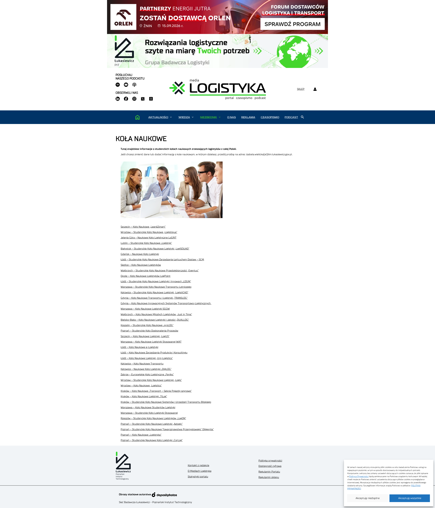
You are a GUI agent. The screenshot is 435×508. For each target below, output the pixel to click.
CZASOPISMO (270, 117)
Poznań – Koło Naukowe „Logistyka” (141, 435)
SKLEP (300, 89)
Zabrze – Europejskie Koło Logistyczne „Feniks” (147, 374)
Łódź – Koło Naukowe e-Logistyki (139, 347)
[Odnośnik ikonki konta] (314, 89)
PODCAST (291, 117)
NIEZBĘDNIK (208, 117)
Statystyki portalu (198, 476)
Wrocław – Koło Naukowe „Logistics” (141, 385)
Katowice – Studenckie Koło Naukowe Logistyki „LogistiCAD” (154, 292)
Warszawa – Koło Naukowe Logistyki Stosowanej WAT (151, 342)
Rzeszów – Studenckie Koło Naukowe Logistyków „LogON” (153, 418)
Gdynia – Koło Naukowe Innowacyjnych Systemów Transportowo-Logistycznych (166, 303)
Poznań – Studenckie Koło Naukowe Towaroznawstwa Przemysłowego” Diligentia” (167, 429)
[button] (171, 117)
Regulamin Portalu (269, 471)
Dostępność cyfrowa (269, 466)
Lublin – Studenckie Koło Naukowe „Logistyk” (146, 243)
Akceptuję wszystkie (409, 498)
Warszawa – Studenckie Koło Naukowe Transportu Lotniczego (156, 287)
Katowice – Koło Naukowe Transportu (142, 363)
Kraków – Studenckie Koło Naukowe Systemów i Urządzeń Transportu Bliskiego (166, 402)
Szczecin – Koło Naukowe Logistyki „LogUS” (145, 336)
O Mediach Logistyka (199, 471)
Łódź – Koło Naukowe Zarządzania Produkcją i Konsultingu (154, 352)
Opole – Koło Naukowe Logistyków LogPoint (145, 276)
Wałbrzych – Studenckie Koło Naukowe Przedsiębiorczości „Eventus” (160, 270)
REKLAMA (248, 117)
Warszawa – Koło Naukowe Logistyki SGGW (145, 309)
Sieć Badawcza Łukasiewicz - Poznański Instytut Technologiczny (155, 502)
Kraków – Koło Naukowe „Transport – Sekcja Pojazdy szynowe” (156, 391)
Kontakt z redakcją (198, 465)
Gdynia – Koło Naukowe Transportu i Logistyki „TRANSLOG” (154, 298)
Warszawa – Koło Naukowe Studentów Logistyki (148, 407)
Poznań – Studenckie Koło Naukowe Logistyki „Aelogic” (152, 424)
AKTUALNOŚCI (158, 117)
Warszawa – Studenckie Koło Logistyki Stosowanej (149, 413)
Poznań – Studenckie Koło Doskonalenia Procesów (149, 330)
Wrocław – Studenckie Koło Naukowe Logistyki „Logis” (151, 380)
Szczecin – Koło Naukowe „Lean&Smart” (143, 227)
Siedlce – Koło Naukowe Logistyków (141, 265)
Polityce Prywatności (359, 476)
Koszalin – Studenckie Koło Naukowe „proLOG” (147, 325)
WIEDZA (184, 117)
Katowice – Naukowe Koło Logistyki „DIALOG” (146, 369)
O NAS (231, 117)
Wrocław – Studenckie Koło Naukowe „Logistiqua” (149, 232)
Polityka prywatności (270, 460)
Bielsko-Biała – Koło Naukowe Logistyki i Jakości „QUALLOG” (155, 320)
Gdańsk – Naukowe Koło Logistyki (140, 254)
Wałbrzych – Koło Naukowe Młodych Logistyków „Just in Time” (156, 314)
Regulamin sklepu (268, 477)
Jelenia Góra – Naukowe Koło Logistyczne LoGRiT (148, 237)
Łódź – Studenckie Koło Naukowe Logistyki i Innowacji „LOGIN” (156, 281)
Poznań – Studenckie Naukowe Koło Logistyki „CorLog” (152, 440)
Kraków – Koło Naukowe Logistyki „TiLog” (144, 396)
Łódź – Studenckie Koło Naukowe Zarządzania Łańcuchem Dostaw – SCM (162, 259)
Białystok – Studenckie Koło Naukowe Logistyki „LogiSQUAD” (155, 248)
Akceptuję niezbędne (368, 498)
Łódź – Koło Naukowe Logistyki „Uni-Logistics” (147, 358)
